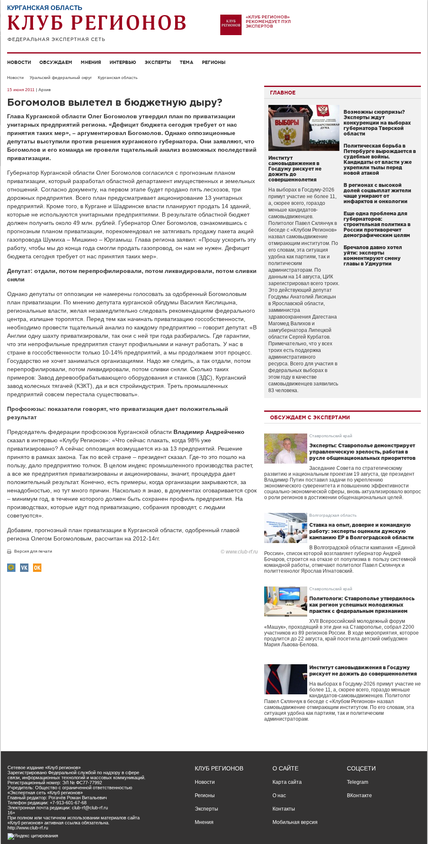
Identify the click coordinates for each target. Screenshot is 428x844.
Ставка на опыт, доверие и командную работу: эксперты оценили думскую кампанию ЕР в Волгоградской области (361, 531)
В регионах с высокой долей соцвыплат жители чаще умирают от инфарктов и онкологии (377, 193)
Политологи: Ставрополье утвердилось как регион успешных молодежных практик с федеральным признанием (362, 605)
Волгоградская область (333, 515)
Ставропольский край (330, 435)
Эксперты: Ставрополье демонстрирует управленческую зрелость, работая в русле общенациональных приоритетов (362, 452)
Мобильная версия (295, 822)
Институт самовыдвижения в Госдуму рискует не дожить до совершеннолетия (294, 168)
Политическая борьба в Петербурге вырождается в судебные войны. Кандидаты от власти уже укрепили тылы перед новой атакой (380, 159)
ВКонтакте (359, 795)
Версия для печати (33, 551)
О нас (279, 795)
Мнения (91, 62)
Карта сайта (287, 782)
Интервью (123, 62)
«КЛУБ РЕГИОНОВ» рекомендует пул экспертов (268, 21)
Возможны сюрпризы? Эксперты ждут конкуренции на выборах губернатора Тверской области (377, 122)
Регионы (214, 62)
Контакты (284, 809)
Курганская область (118, 77)
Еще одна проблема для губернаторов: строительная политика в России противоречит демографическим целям (377, 224)
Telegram (357, 782)
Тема (187, 62)
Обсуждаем (55, 62)
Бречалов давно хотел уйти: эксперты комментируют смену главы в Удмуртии (373, 255)
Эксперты (158, 62)
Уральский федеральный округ (61, 77)
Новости (19, 62)
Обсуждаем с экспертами (310, 417)
